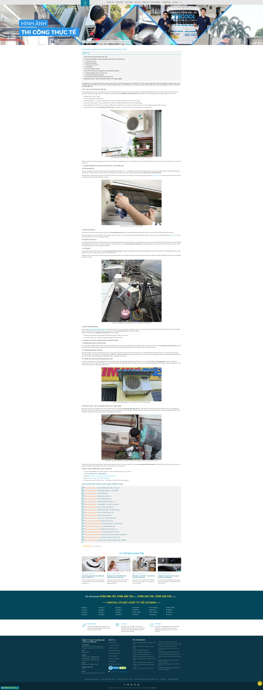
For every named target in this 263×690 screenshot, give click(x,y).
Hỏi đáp (163, 679)
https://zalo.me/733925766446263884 (98, 478)
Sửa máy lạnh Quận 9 (91, 510)
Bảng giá (145, 2)
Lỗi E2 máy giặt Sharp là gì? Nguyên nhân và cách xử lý (93, 576)
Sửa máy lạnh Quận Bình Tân (93, 534)
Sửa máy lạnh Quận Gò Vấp (92, 529)
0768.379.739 (86, 656)
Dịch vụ (137, 2)
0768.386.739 (95, 656)
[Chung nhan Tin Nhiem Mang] (118, 671)
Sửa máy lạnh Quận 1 (91, 488)
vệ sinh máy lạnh (157, 175)
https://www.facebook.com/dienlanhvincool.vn (103, 476)
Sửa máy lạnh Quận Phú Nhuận (93, 532)
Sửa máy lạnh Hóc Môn (91, 540)
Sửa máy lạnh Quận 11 (91, 515)
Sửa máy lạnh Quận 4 (91, 496)
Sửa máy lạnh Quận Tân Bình (93, 521)
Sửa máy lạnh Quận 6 (91, 501)
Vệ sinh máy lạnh (114, 645)
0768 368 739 (125, 596)
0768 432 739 (10, 688)
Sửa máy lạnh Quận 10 (91, 512)
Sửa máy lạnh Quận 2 (91, 490)
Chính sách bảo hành (108, 679)
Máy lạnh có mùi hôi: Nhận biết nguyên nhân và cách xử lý (116, 576)
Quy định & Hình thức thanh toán (146, 679)
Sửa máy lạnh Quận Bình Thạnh (93, 526)
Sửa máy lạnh (113, 642)
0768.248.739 (86, 660)
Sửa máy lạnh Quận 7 (91, 504)
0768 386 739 (108, 596)
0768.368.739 (86, 658)
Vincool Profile (173, 679)
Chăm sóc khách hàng (125, 679)
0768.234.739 (95, 658)
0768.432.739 (95, 660)
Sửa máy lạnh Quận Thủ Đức (92, 537)
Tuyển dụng (166, 2)
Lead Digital (152, 688)
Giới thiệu (119, 2)
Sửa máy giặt (113, 656)
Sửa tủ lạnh (112, 661)
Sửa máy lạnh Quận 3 (91, 493)
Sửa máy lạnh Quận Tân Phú (92, 523)
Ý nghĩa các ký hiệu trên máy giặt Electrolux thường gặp (168, 576)
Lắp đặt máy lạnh (114, 650)
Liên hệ (175, 2)
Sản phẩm (129, 2)
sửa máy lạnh (174, 235)
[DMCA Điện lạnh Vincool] (122, 667)
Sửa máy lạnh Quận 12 (91, 518)
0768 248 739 (163, 596)
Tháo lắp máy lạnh (114, 653)
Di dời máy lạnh (113, 648)
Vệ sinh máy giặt (114, 658)
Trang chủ (110, 2)
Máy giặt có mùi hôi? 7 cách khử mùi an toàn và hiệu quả (144, 576)
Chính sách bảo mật (91, 679)
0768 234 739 (146, 596)
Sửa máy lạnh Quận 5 (91, 499)
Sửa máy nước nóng (115, 664)
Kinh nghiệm (155, 2)
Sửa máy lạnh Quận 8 (91, 507)
